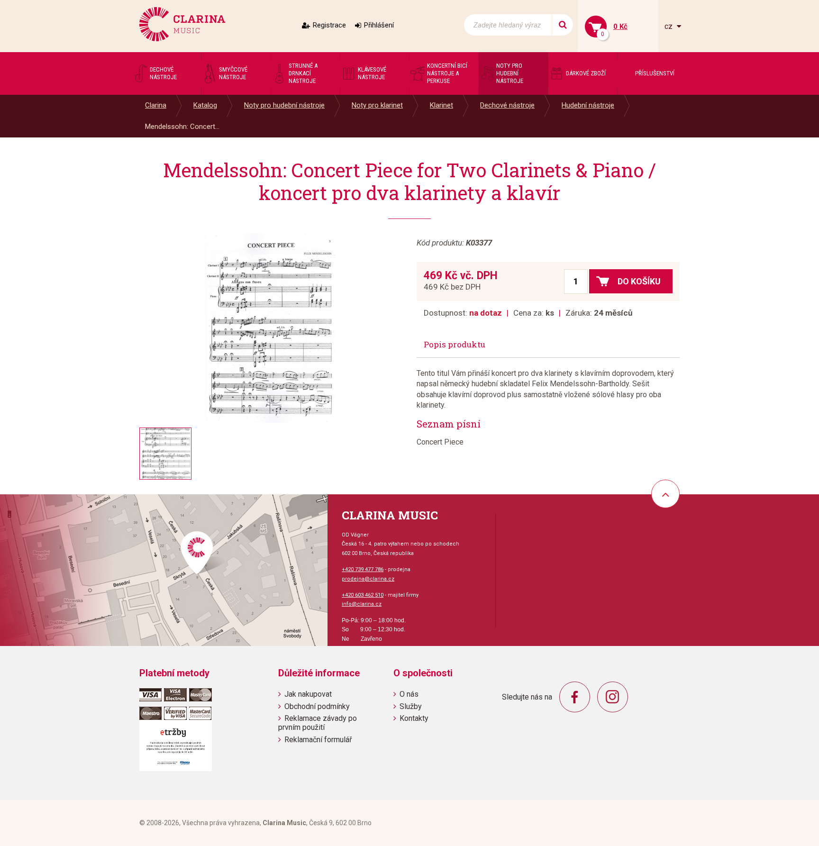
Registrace (329, 25)
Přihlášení (379, 25)
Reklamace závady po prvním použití (317, 723)
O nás (409, 694)
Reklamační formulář (318, 739)
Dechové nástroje (507, 105)
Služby (411, 706)
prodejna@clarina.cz (368, 579)
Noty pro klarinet (377, 105)
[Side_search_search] (562, 25)
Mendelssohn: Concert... (182, 126)
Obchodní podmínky (317, 706)
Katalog (205, 105)
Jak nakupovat (308, 694)
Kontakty (414, 718)
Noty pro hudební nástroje (284, 105)
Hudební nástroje (588, 105)
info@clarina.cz (362, 604)
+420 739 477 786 (362, 569)
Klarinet (441, 105)
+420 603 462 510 (362, 595)
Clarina (155, 105)
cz (669, 26)
